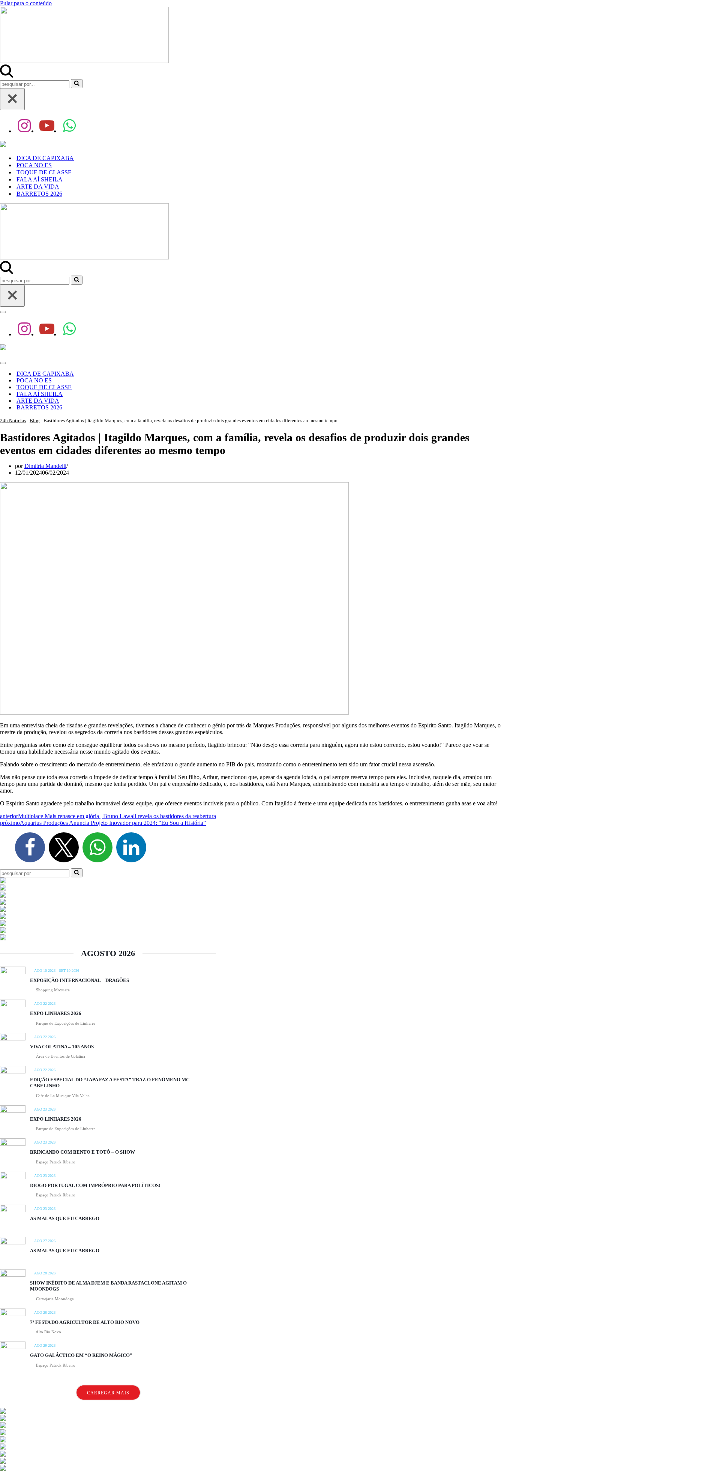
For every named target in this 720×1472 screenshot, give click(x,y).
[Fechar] (12, 99)
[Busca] (6, 75)
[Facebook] (30, 847)
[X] (64, 847)
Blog (35, 420)
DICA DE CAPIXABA (45, 158)
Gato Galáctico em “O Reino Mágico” (81, 1355)
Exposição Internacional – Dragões (79, 980)
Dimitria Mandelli (45, 466)
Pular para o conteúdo (26, 3)
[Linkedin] (131, 847)
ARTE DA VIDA (37, 186)
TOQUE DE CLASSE (44, 172)
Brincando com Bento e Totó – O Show (82, 1152)
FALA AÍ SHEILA (39, 179)
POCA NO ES (34, 165)
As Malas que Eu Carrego (64, 1218)
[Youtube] (47, 125)
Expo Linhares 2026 (55, 1013)
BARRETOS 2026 (39, 193)
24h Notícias (13, 420)
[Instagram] (24, 125)
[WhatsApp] (97, 847)
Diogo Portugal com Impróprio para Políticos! (95, 1185)
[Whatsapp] (69, 125)
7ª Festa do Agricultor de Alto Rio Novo (85, 1322)
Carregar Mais (108, 1393)
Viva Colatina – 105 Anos (62, 1046)
